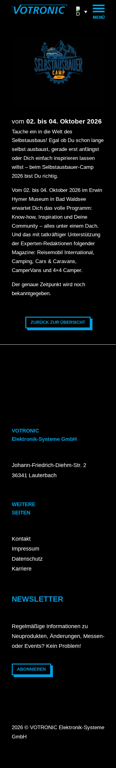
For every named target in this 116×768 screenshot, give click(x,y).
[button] (82, 11)
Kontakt (21, 539)
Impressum (25, 549)
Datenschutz (27, 559)
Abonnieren (31, 669)
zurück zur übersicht (58, 322)
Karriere (22, 569)
